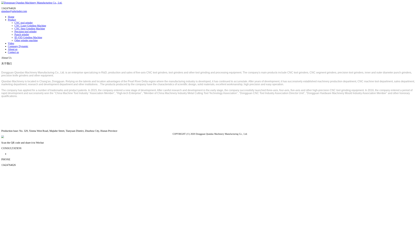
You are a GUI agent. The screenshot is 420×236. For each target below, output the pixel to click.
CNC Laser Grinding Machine (30, 25)
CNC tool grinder (23, 22)
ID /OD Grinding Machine (28, 37)
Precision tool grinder (25, 31)
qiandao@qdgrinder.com (14, 11)
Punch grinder (21, 34)
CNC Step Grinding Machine (29, 28)
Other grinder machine (26, 40)
